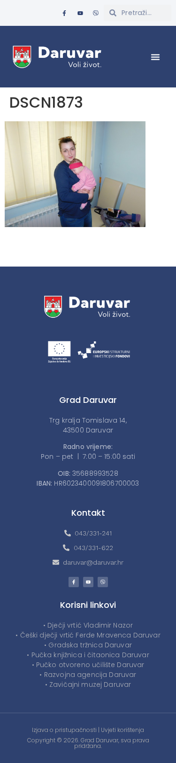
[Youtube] (80, 13)
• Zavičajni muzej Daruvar (88, 684)
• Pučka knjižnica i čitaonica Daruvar (88, 655)
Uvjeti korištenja (122, 730)
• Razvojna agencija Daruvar (87, 674)
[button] (155, 57)
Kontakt (88, 513)
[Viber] (96, 13)
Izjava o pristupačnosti (64, 730)
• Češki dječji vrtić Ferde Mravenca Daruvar (87, 635)
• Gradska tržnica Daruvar (88, 645)
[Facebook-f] (64, 13)
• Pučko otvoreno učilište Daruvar (88, 664)
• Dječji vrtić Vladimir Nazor (88, 625)
